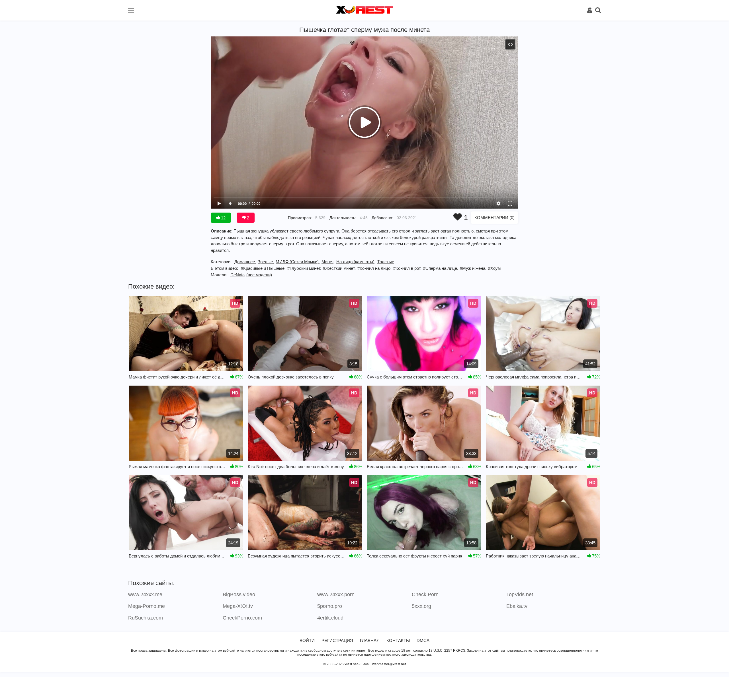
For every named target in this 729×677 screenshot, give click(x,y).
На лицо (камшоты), (356, 261)
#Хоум (494, 268)
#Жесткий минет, (339, 268)
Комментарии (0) (494, 217)
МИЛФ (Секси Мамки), (298, 261)
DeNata (237, 274)
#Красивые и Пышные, (263, 268)
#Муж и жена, (473, 268)
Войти (307, 640)
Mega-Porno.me (146, 606)
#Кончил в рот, (407, 268)
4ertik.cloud (330, 618)
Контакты (398, 640)
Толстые (385, 261)
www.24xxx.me (145, 594)
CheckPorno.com (242, 618)
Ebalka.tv (516, 606)
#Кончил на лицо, (374, 268)
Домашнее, (245, 261)
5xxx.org (421, 606)
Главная (370, 640)
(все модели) (259, 274)
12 (223, 217)
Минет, (328, 261)
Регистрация (337, 640)
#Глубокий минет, (304, 268)
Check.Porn (425, 594)
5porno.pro (329, 606)
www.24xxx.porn (336, 594)
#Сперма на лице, (440, 268)
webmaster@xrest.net (389, 664)
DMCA (423, 640)
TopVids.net (519, 594)
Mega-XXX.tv (238, 606)
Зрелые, (266, 261)
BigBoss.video (239, 594)
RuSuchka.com (145, 618)
